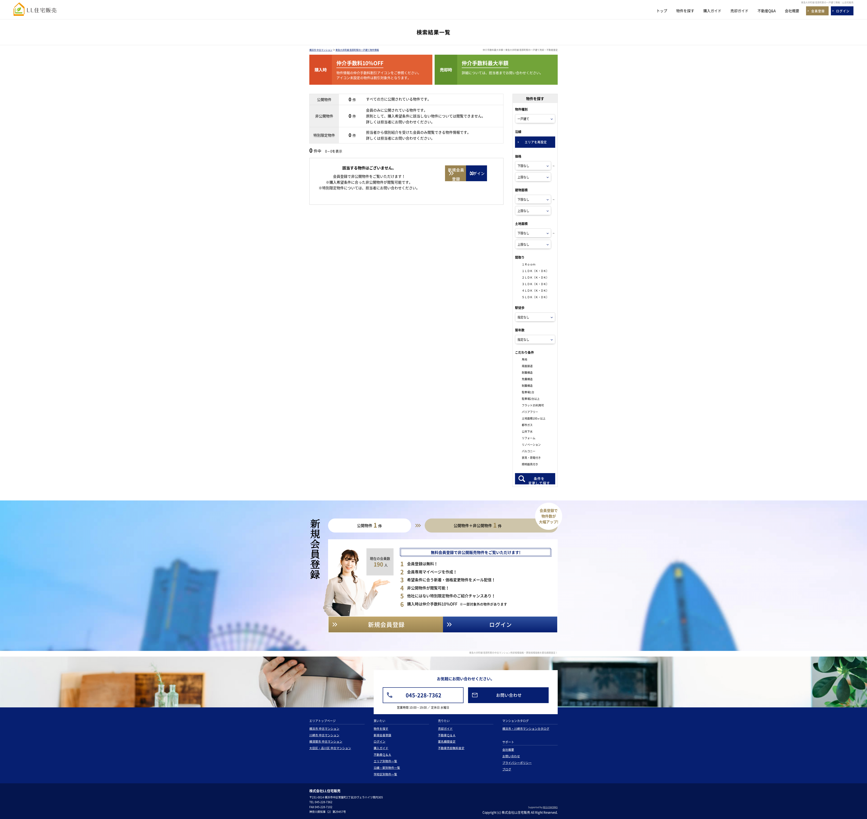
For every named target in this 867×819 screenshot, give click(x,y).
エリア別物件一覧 (385, 761)
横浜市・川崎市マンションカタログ (525, 728)
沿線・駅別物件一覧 (387, 767)
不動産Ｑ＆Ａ (382, 754)
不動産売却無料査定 (451, 748)
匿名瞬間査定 (447, 741)
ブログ (506, 769)
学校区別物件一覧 (385, 774)
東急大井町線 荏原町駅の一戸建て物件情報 (357, 50)
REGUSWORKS (550, 807)
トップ (661, 10)
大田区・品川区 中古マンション (330, 748)
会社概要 (792, 10)
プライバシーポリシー (517, 762)
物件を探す (685, 10)
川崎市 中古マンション (324, 735)
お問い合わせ (511, 756)
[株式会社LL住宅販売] (35, 11)
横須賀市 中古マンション (325, 741)
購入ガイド (712, 10)
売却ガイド (739, 10)
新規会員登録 (382, 735)
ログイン (379, 741)
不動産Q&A (766, 10)
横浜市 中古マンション (320, 50)
